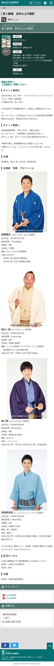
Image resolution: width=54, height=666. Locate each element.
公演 (3, 8)
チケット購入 (36, 3)
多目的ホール (18, 73)
